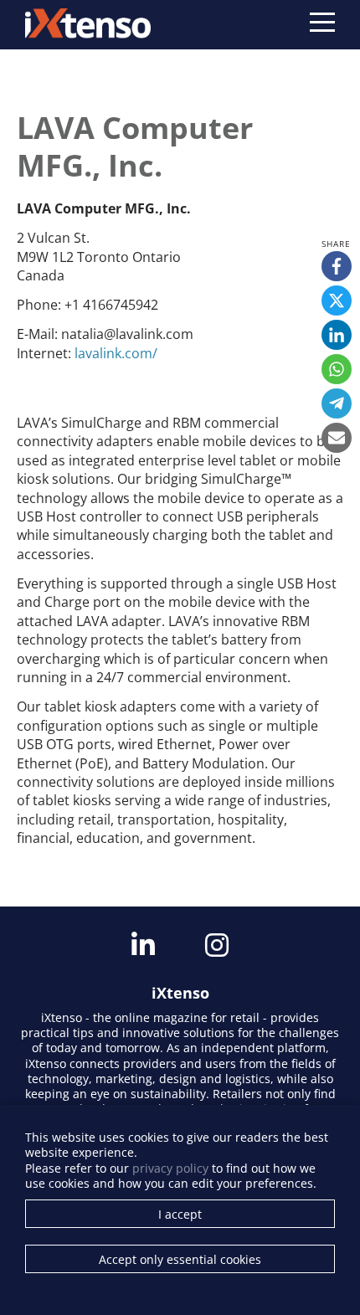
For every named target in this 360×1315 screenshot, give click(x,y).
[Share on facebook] (336, 266)
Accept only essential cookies (180, 1259)
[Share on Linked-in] (336, 335)
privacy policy (170, 1168)
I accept (180, 1214)
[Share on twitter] (336, 300)
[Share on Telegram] (336, 403)
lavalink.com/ (116, 353)
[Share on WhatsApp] (336, 369)
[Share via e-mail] (336, 438)
